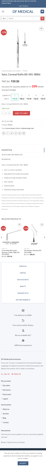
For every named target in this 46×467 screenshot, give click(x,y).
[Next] (44, 241)
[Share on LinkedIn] (24, 133)
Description (7, 150)
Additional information (12, 155)
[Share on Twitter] (12, 133)
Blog (4, 418)
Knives (25, 71)
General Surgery (10, 128)
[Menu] (3, 11)
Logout (5, 399)
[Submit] (42, 18)
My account (7, 394)
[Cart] (42, 11)
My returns (7, 390)
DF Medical (23, 11)
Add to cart (21, 113)
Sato (32, 128)
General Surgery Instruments (11, 71)
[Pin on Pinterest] (20, 133)
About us (6, 409)
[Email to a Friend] (16, 133)
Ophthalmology (25, 128)
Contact (6, 422)
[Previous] (1, 241)
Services (6, 414)
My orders (6, 385)
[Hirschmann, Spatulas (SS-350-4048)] (34, 234)
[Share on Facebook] (8, 133)
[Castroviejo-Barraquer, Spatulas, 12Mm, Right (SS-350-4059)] (12, 234)
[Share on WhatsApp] (4, 133)
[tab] (23, 150)
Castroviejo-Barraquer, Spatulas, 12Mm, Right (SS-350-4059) (11, 252)
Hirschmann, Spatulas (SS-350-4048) (33, 251)
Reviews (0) (6, 159)
